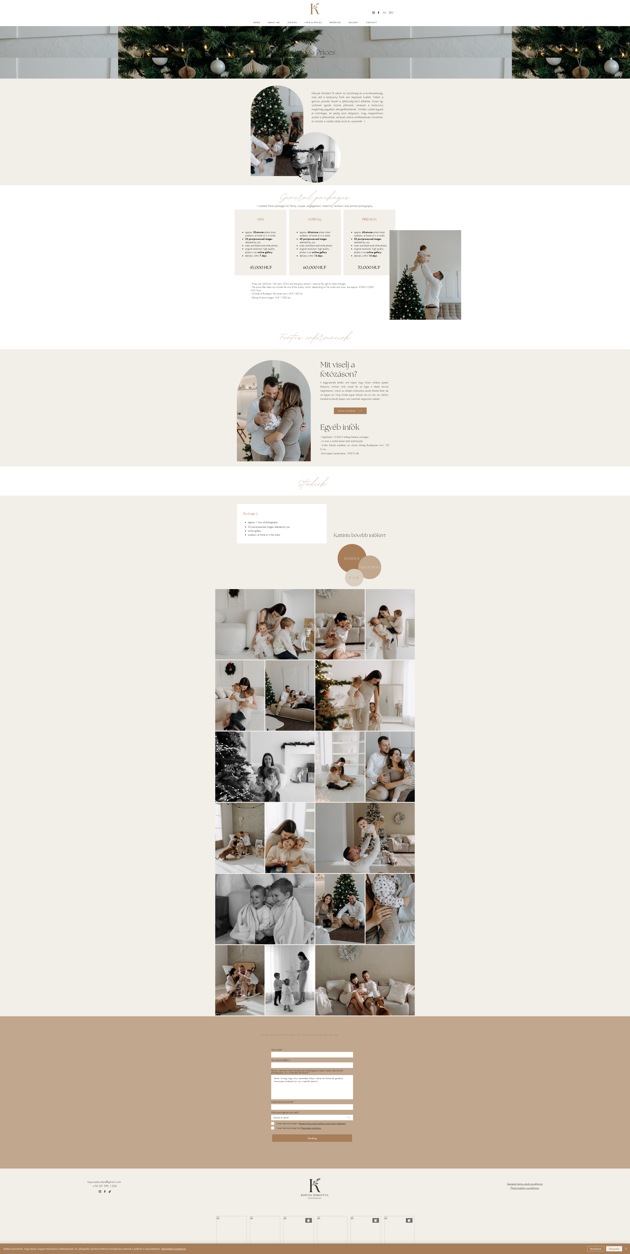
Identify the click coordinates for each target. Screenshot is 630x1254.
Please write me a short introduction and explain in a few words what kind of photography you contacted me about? (307, 1072)
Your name (276, 1050)
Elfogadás (614, 1248)
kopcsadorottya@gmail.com (104, 1182)
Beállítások (595, 1248)
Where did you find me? (282, 1102)
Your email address (280, 1060)
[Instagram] (373, 12)
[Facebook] (378, 12)
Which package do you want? (285, 1112)
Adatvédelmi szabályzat (173, 1248)
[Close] (626, 1248)
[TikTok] (109, 1191)
